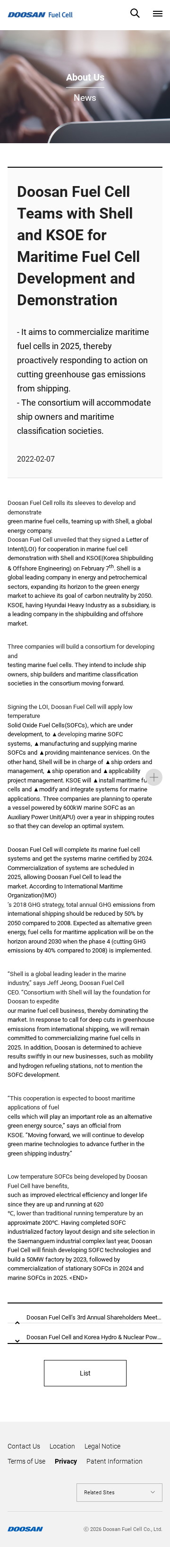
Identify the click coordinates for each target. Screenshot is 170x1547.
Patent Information (114, 1461)
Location (62, 1446)
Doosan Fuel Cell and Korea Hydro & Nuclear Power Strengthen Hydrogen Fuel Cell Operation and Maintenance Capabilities (94, 1337)
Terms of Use (26, 1461)
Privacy (66, 1461)
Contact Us (24, 1446)
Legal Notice (102, 1446)
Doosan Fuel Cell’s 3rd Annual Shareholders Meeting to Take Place (94, 1317)
